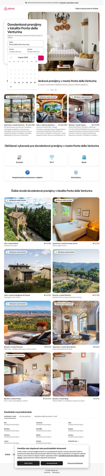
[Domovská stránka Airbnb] (9, 8)
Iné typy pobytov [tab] (25, 416)
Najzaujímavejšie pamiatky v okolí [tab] (45, 416)
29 (31, 82)
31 (11, 87)
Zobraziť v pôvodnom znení (69, 3)
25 (15, 82)
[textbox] (16, 51)
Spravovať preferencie (75, 463)
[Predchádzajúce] (48, 90)
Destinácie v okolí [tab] (10, 416)
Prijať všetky (28, 463)
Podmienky (56, 472)
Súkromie (47, 472)
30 (35, 82)
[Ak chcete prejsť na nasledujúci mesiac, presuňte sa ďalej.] (34, 57)
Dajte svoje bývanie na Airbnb (86, 8)
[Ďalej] (55, 90)
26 (19, 82)
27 (23, 82)
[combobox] (25, 44)
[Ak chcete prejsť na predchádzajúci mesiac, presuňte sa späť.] (11, 57)
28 (27, 82)
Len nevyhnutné (51, 463)
